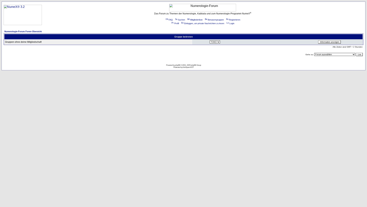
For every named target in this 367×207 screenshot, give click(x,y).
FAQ (171, 20)
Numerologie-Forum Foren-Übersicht (23, 31)
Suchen (181, 20)
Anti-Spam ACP (188, 67)
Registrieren (234, 20)
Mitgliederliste (196, 20)
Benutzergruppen (216, 20)
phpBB (177, 65)
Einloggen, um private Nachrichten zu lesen (204, 23)
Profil (176, 23)
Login (231, 23)
